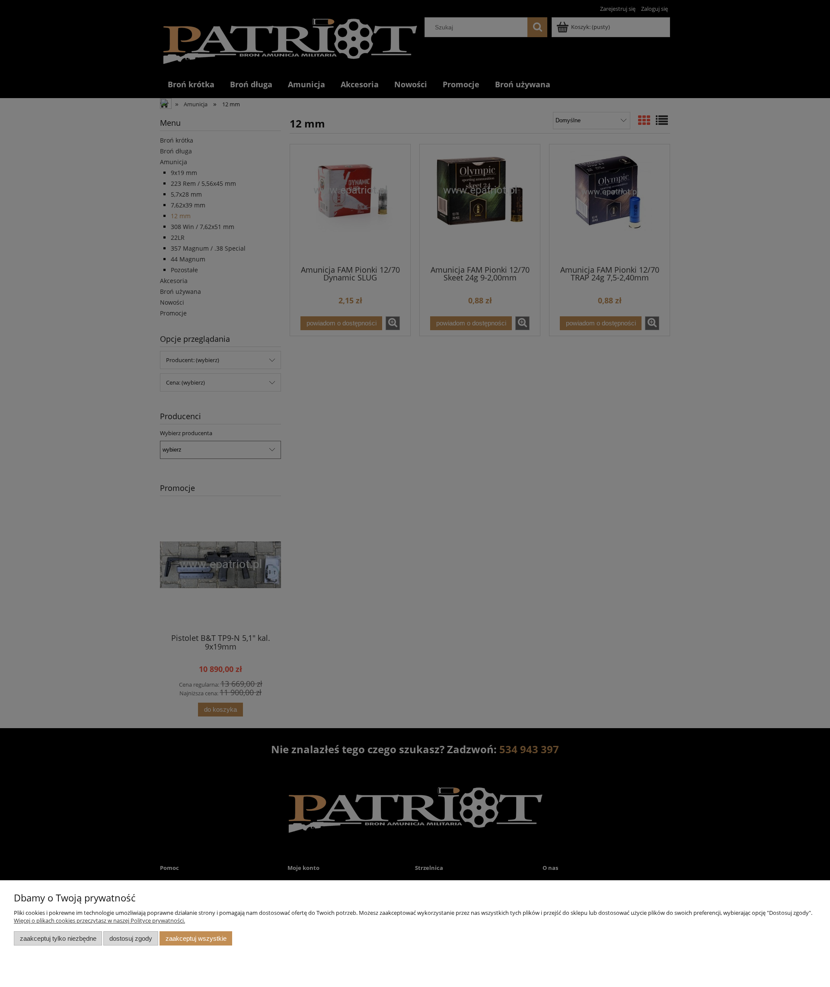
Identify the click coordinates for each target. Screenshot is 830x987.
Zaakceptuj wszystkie (196, 938)
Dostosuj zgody (130, 938)
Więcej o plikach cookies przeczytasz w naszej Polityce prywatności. (99, 920)
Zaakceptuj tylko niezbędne (58, 938)
